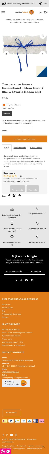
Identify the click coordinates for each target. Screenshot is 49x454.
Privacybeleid (21, 446)
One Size (7, 114)
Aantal (4, 131)
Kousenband (18, 20)
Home (8, 20)
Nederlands (11, 413)
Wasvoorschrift (36, 148)
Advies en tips (7, 308)
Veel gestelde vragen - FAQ (12, 342)
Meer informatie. (23, 181)
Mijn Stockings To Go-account (13, 345)
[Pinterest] (21, 280)
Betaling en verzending (10, 329)
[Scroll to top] (43, 447)
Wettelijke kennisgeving (34, 448)
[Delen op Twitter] (14, 196)
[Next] (43, 54)
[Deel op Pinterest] (20, 196)
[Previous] (6, 54)
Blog (3, 311)
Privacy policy (7, 339)
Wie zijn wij (6, 304)
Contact (5, 317)
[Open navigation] (7, 12)
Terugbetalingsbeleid (8, 446)
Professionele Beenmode (11, 314)
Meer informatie (20, 148)
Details (6, 148)
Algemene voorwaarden (11, 336)
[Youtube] (26, 280)
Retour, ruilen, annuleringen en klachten (17, 333)
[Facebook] (16, 280)
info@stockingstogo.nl (10, 372)
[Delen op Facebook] (9, 196)
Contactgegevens (19, 448)
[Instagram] (32, 280)
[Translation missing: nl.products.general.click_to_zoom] (43, 36)
